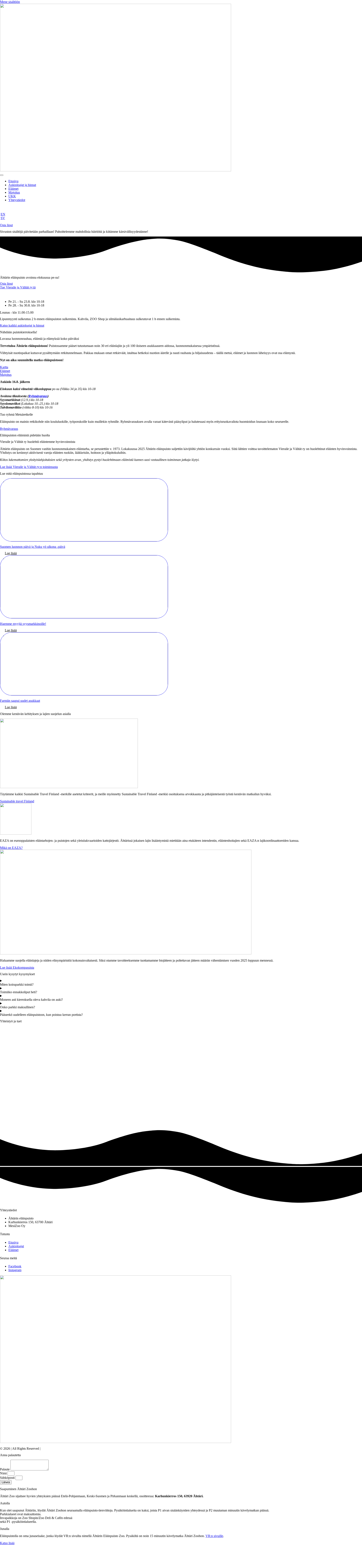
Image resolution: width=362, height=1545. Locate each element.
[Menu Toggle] (1, 175)
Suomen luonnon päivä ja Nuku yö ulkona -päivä (32, 546)
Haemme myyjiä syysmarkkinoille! (23, 624)
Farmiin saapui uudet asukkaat (20, 700)
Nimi (4, 1473)
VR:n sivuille (214, 1536)
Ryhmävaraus (38, 396)
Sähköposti (8, 1477)
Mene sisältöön (10, 2)
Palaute (5, 1469)
